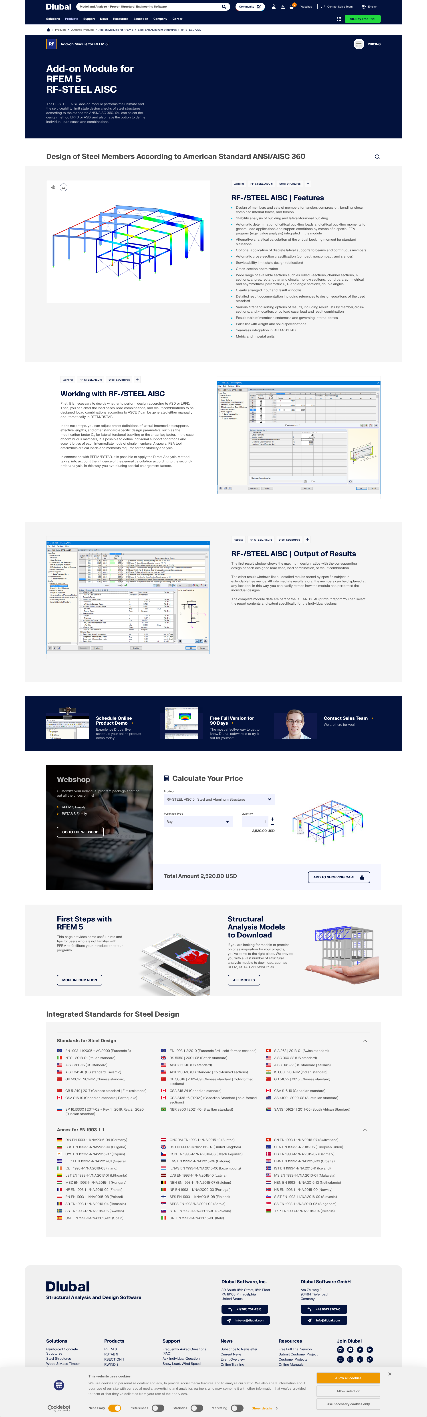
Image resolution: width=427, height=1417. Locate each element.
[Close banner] (389, 1373)
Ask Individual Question (181, 1359)
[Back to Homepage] (58, 7)
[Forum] (340, 1349)
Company (160, 19)
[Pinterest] (360, 1359)
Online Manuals (291, 1365)
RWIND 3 (111, 1365)
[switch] (158, 1408)
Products (71, 19)
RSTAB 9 (111, 1354)
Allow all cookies (348, 1378)
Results (238, 540)
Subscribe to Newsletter (239, 1349)
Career (177, 19)
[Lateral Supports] (299, 437)
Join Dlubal (349, 1341)
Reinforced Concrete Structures (62, 1351)
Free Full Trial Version (295, 1349)
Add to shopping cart (334, 877)
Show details (262, 1408)
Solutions (53, 19)
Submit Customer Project (298, 1354)
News (104, 19)
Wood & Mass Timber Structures (63, 1366)
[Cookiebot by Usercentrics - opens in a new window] (59, 1408)
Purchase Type (173, 813)
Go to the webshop (80, 832)
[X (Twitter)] (340, 1359)
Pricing (374, 44)
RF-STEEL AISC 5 (261, 184)
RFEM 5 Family (74, 807)
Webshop (306, 6)
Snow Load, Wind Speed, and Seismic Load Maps (182, 1366)
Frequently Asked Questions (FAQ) (184, 1351)
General (239, 184)
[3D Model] (53, 187)
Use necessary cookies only (348, 1404)
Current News (231, 1354)
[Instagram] (350, 1359)
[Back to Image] (63, 187)
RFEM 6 (110, 1349)
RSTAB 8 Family (74, 814)
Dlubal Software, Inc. (244, 1281)
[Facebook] (360, 1349)
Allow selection (348, 1391)
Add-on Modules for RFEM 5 (116, 29)
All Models (244, 980)
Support (89, 19)
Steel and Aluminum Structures (157, 29)
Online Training (232, 1365)
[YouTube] (350, 1349)
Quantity (247, 813)
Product (169, 791)
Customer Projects (293, 1359)
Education (141, 19)
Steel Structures (289, 184)
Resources (120, 19)
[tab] (266, 131)
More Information (79, 980)
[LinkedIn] (369, 1349)
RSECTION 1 (114, 1359)
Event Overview (233, 1359)
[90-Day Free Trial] (282, 6)
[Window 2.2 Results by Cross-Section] (128, 597)
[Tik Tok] (369, 1359)
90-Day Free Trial (362, 19)
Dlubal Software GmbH (326, 1281)
